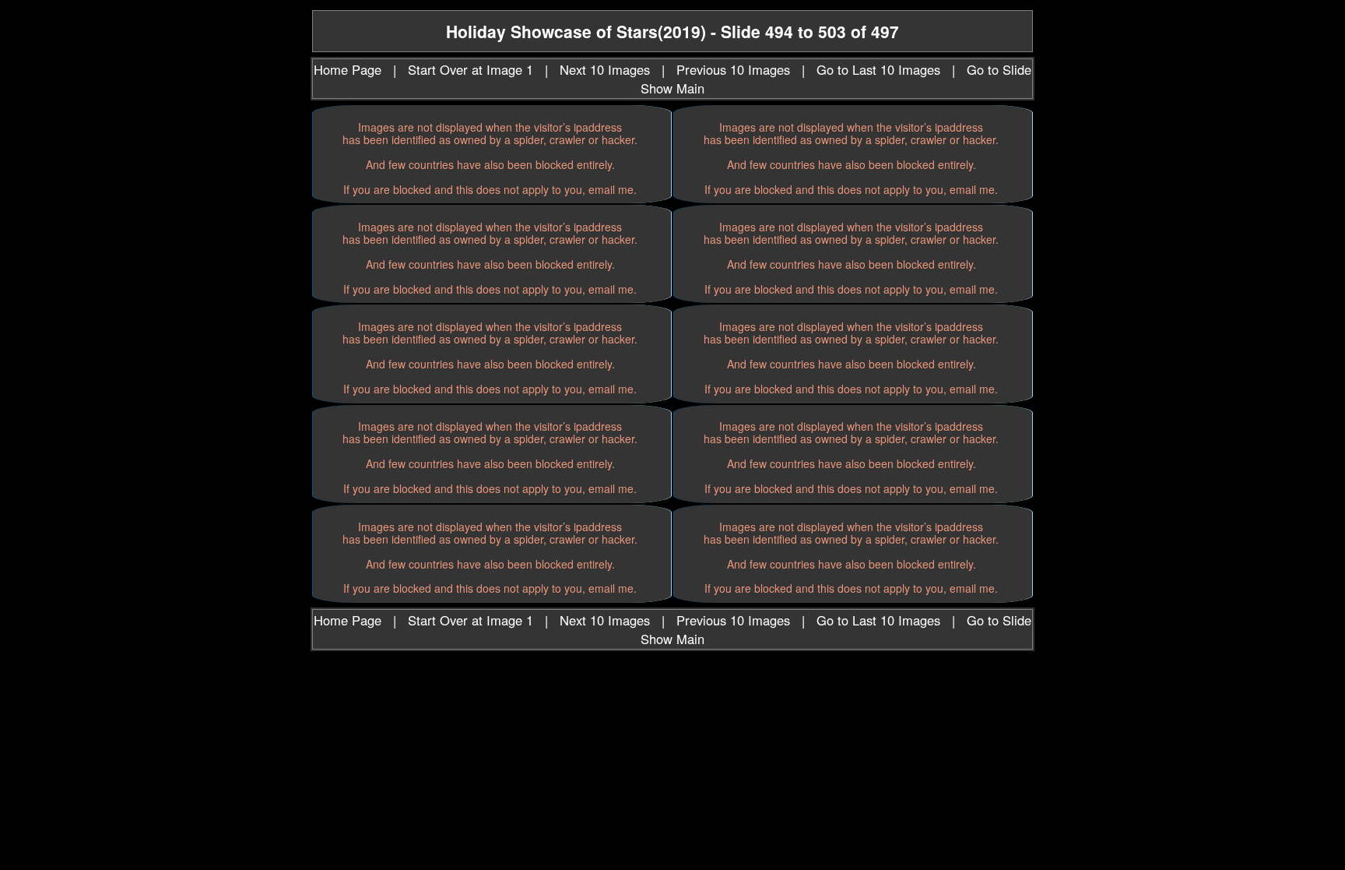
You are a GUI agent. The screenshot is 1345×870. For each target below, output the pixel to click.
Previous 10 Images (733, 69)
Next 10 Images (605, 69)
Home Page (347, 69)
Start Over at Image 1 (470, 69)
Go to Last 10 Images (878, 69)
